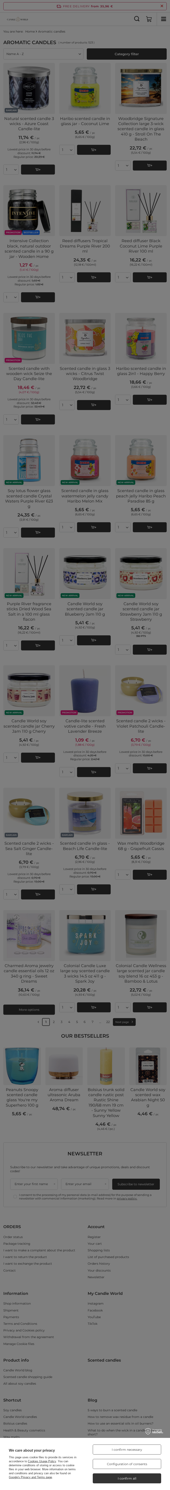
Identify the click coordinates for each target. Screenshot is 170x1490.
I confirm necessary (127, 1450)
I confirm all (127, 1478)
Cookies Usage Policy (42, 1461)
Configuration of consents (127, 1464)
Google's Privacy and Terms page (30, 1477)
